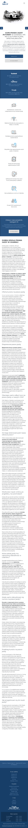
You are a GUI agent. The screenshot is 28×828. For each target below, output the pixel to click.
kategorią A (19, 674)
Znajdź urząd (14, 791)
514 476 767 (14, 808)
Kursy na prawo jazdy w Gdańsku (10, 295)
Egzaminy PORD (14, 793)
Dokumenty (14, 788)
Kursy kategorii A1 (6, 689)
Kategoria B (14, 774)
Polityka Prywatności (14, 786)
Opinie (14, 800)
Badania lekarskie (14, 789)
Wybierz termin (14, 56)
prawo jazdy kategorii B (8, 258)
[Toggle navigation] (24, 3)
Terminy (14, 779)
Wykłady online (14, 781)
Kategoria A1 (14, 777)
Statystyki (14, 802)
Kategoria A (14, 775)
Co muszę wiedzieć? (14, 60)
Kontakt (14, 803)
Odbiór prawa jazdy (14, 794)
